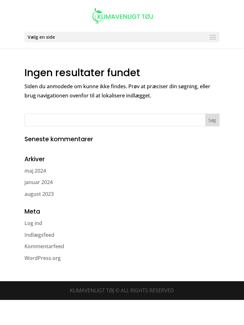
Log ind (33, 223)
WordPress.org (42, 258)
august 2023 (39, 193)
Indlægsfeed (39, 234)
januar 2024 (38, 182)
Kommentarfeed (44, 246)
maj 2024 (35, 170)
